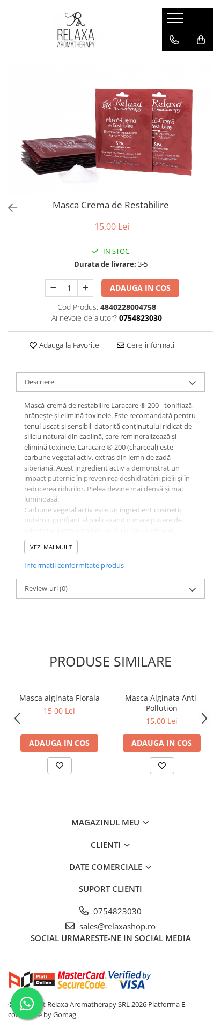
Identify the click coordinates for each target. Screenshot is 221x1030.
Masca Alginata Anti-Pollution (162, 703)
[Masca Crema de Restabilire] (110, 127)
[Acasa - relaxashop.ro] (76, 29)
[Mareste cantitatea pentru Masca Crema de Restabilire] (85, 288)
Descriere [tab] (39, 382)
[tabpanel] (110, 127)
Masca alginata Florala (59, 698)
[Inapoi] (8, 208)
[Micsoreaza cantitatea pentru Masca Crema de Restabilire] (53, 288)
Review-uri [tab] (46, 588)
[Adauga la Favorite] (59, 765)
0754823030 (116, 911)
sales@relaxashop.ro (116, 926)
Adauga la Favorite (68, 345)
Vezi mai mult (51, 547)
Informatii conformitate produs (74, 565)
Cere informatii (150, 345)
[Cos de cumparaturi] (200, 40)
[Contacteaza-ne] (174, 40)
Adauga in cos (140, 288)
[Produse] (176, 21)
